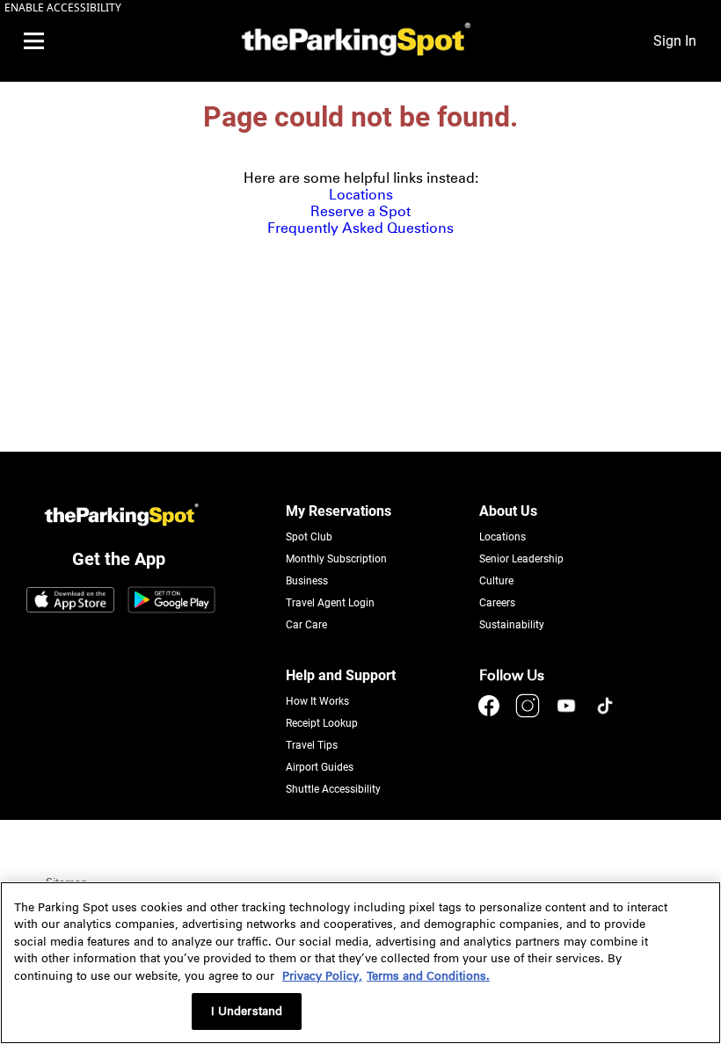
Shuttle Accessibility (333, 789)
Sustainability (511, 625)
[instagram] (529, 714)
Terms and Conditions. (428, 975)
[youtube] (568, 714)
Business (307, 581)
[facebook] (491, 714)
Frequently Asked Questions (360, 228)
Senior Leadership (521, 559)
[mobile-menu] (33, 41)
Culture (496, 581)
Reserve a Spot (360, 211)
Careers (497, 603)
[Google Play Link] (171, 601)
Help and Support (341, 675)
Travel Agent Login (330, 603)
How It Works (317, 701)
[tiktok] (605, 714)
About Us (508, 511)
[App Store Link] (70, 601)
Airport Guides (319, 767)
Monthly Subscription (336, 559)
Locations (361, 194)
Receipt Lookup (322, 723)
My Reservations (338, 511)
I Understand (247, 1011)
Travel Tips (312, 745)
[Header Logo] (352, 41)
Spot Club (309, 537)
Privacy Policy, (322, 975)
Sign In (674, 41)
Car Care (306, 625)
